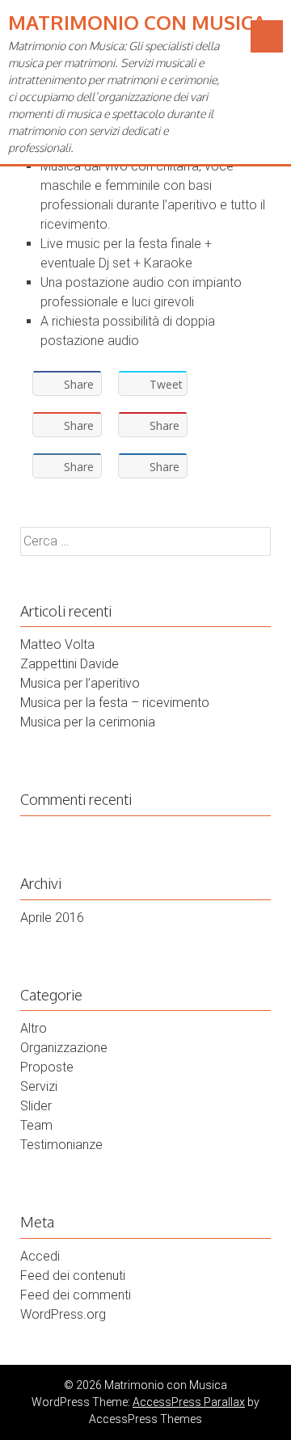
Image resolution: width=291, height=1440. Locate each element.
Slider (36, 1106)
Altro (33, 1028)
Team (36, 1125)
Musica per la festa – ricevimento (114, 702)
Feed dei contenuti (72, 1275)
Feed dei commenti (75, 1295)
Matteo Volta (57, 644)
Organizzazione (64, 1047)
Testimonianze (61, 1144)
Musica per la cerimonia (87, 722)
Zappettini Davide (69, 664)
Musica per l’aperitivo (80, 683)
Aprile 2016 (52, 917)
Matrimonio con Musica (137, 22)
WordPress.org (63, 1314)
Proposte (47, 1067)
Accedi (40, 1256)
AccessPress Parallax (189, 1402)
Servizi (38, 1086)
